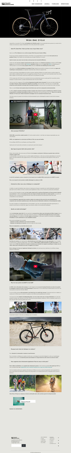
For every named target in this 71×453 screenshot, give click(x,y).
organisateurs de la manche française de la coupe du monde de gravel (36, 367)
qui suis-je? (52, 439)
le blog (42, 438)
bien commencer (44, 437)
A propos (52, 440)
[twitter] (37, 1)
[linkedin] (29, 1)
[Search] (24, 445)
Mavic (50, 64)
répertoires (43, 441)
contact (51, 442)
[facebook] (33, 1)
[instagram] (41, 1)
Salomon (29, 64)
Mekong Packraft (25, 402)
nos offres (43, 442)
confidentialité (53, 443)
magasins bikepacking (52, 437)
